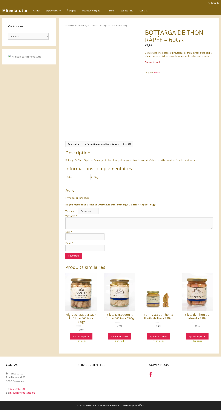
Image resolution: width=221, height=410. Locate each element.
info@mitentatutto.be (22, 392)
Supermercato (53, 10)
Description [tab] (74, 144)
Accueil (36, 10)
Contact (143, 10)
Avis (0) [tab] (127, 144)
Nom (68, 231)
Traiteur (110, 10)
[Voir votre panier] (215, 10)
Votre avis (71, 215)
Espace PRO (127, 10)
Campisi (94, 25)
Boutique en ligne (91, 10)
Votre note (71, 211)
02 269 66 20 (17, 389)
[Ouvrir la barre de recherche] (206, 10)
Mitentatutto (14, 10)
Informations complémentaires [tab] (101, 144)
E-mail (69, 243)
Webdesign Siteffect (133, 405)
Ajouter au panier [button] (81, 336)
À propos (71, 10)
